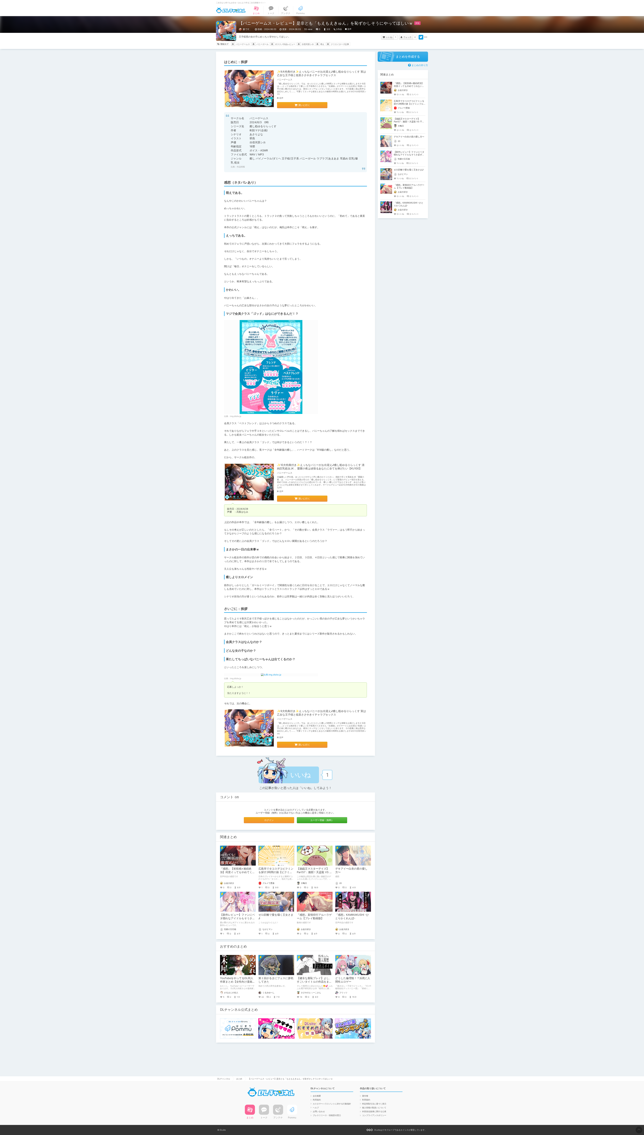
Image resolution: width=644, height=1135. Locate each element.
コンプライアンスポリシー (374, 1115)
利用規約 (317, 1099)
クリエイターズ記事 (340, 44)
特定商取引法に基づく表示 (374, 1103)
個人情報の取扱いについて (374, 1107)
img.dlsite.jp (235, 416)
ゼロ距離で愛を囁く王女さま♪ (409, 169)
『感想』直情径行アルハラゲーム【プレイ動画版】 (314, 916)
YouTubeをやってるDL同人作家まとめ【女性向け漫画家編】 (237, 981)
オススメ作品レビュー (285, 44)
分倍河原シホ (308, 44)
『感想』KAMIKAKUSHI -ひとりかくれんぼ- (352, 916)
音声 (349, 29)
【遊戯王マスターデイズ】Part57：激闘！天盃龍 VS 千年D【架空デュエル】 (314, 872)
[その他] (425, 37)
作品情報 (241, 166)
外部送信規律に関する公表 (374, 1111)
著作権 (365, 1096)
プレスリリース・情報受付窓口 (327, 1115)
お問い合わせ (319, 1111)
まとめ (239, 1078)
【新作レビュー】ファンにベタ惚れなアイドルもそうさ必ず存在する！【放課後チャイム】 (409, 155)
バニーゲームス (243, 44)
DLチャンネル (231, 10)
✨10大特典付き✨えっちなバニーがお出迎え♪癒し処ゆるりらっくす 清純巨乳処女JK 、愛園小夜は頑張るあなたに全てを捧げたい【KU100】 (320, 466)
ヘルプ (316, 1107)
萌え (322, 44)
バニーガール (262, 44)
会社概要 (317, 1096)
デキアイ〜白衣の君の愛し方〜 (409, 136)
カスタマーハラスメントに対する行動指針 (332, 1103)
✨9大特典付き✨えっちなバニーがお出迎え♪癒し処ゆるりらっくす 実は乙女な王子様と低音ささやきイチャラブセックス (321, 73)
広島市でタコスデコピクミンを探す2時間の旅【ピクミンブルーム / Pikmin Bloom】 (275, 872)
